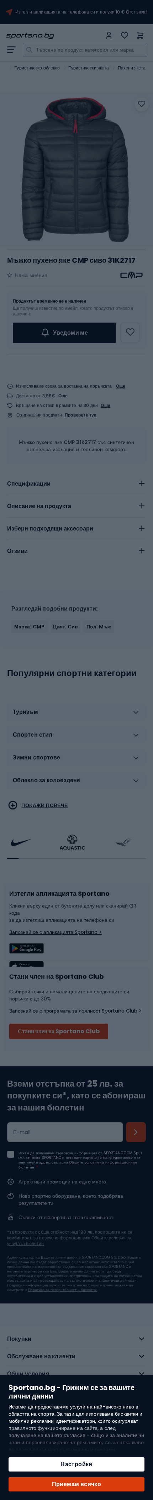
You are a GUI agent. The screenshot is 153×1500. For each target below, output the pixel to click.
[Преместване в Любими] (141, 104)
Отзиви (17, 551)
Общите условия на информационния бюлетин (78, 1165)
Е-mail (22, 1132)
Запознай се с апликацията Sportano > (55, 932)
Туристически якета (89, 68)
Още (121, 386)
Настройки (76, 1464)
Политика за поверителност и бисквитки (62, 1289)
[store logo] (54, 35)
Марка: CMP (29, 626)
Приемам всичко (76, 1484)
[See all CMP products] (131, 275)
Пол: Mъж (98, 626)
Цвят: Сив (65, 626)
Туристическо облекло (37, 68)
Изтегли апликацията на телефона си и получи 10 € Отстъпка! (81, 12)
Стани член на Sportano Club (59, 1031)
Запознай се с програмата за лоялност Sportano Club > (75, 1010)
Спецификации (29, 484)
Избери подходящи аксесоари (50, 528)
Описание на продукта (39, 506)
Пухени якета (132, 68)
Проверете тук (80, 415)
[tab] (76, 484)
